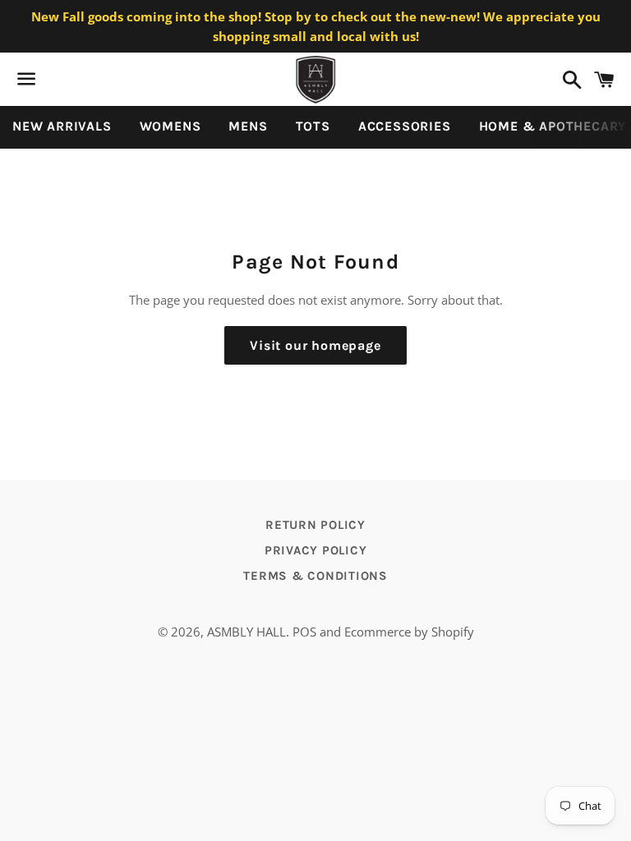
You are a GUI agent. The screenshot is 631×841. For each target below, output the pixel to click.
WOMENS (170, 126)
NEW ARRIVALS (62, 126)
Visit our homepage (315, 345)
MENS (247, 126)
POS (304, 631)
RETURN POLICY (315, 524)
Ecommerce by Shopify (409, 631)
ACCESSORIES (404, 126)
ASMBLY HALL (246, 631)
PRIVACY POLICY (316, 550)
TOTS (313, 126)
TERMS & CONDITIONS (315, 575)
